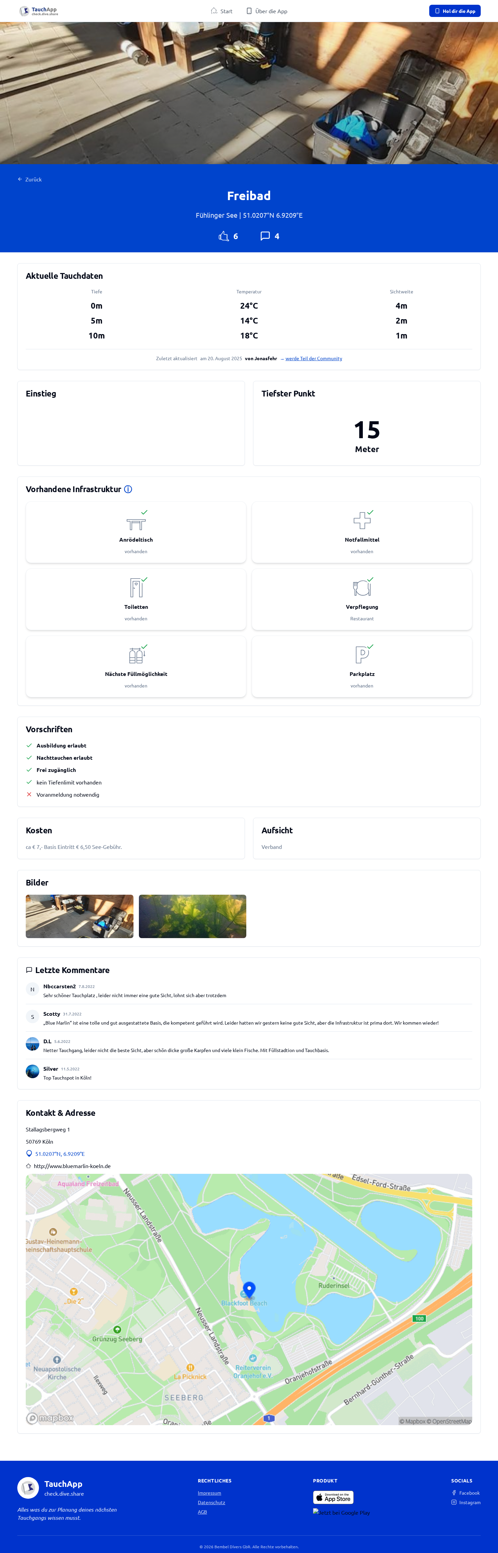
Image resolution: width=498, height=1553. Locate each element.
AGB (202, 1512)
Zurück (33, 179)
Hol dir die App (459, 11)
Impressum (209, 1493)
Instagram (470, 1502)
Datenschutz (211, 1502)
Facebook (469, 1493)
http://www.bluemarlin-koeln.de (72, 1165)
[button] (249, 1299)
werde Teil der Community (314, 358)
